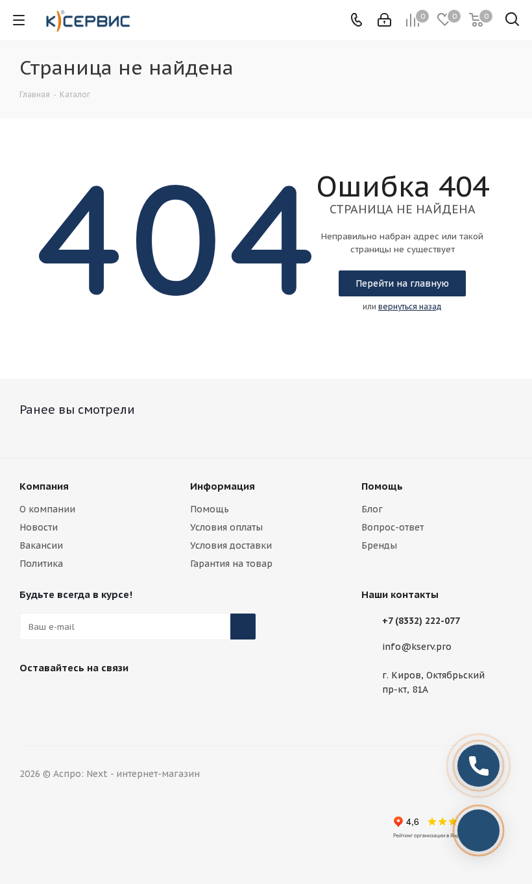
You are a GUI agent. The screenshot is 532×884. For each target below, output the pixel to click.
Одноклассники (130, 698)
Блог (372, 509)
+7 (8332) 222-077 (421, 621)
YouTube (97, 698)
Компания (44, 486)
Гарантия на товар (231, 563)
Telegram (65, 698)
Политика (41, 563)
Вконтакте (32, 698)
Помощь (209, 509)
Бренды (379, 545)
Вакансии (41, 545)
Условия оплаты (226, 527)
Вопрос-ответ (392, 527)
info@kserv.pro (417, 646)
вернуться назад (410, 306)
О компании (47, 509)
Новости (38, 527)
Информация (222, 486)
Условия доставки (231, 545)
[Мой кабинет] (384, 20)
